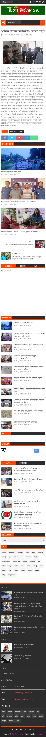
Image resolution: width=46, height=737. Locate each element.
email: (3, 693)
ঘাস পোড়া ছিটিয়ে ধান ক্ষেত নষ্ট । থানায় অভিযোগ (28, 411)
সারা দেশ (30, 570)
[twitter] (33, 2)
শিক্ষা (10, 570)
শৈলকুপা (16, 570)
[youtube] (37, 2)
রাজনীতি (4, 570)
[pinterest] (40, 2)
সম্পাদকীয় (11, 720)
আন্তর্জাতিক (11, 552)
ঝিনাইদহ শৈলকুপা (6, 561)
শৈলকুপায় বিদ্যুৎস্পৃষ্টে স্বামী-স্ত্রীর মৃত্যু (25, 422)
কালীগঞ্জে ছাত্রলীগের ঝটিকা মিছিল (11, 172)
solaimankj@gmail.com (23, 693)
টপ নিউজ (20, 131)
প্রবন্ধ (9, 566)
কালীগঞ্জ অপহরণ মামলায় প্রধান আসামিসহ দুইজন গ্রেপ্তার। (18, 202)
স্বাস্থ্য (3, 575)
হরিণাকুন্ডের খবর (11, 575)
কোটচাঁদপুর (40, 552)
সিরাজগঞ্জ (37, 570)
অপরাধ (3, 712)
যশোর (41, 566)
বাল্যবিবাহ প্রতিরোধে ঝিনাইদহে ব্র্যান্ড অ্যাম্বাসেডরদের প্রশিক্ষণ (19, 231)
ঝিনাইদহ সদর (12, 131)
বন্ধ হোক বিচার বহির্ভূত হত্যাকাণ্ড (24, 644)
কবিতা (33, 552)
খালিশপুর (4, 557)
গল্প (22, 557)
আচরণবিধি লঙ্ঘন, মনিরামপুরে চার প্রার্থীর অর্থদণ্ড (28, 490)
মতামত (28, 566)
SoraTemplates (17, 734)
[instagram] (43, 2)
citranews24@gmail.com (23, 699)
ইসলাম (27, 552)
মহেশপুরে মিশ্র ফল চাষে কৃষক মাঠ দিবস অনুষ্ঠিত (28, 378)
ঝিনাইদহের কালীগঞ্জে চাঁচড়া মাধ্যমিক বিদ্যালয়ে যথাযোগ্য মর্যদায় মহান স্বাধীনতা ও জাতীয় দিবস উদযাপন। (28, 606)
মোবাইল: (3, 686)
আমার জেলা (20, 552)
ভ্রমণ (22, 566)
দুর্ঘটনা (3, 566)
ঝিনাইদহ (36, 557)
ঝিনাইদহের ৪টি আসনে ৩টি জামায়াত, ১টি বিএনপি (28, 479)
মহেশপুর (35, 566)
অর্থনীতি (4, 552)
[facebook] (31, 2)
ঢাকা (39, 561)
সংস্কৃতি (23, 570)
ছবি (3, 716)
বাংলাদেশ (16, 566)
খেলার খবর (16, 557)
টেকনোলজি (32, 561)
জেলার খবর (28, 557)
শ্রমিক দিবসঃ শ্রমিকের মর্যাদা (22, 656)
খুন (9, 557)
